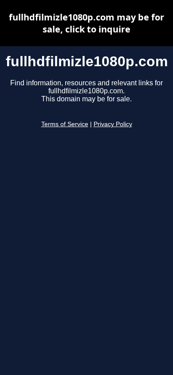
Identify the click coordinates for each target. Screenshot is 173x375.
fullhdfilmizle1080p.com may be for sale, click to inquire (86, 23)
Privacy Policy (113, 124)
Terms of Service (64, 124)
